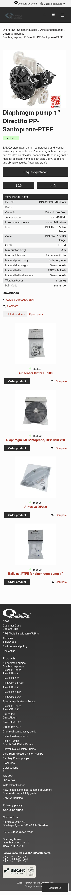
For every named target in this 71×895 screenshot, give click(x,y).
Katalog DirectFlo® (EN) (20, 299)
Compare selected (27, 3)
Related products (15, 314)
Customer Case (12, 625)
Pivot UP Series (12, 670)
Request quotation (35, 172)
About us (8, 638)
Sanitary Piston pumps (16, 758)
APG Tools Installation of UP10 (21, 633)
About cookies (13, 810)
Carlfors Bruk (10, 629)
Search (44, 15)
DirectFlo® (9, 714)
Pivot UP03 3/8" (12, 697)
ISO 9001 (8, 776)
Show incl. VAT (47, 882)
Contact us (55, 888)
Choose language (53, 3)
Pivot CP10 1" (11, 709)
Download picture (18, 185)
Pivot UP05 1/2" (12, 692)
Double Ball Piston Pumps (18, 744)
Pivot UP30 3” (11, 673)
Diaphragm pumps (13, 33)
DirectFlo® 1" (10, 717)
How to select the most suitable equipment (27, 790)
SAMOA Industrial (13, 798)
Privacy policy (13, 805)
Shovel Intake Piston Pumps (19, 749)
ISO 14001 (9, 780)
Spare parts (36, 314)
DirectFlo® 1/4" (12, 727)
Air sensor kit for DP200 (35, 373)
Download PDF (52, 185)
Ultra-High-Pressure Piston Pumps (23, 753)
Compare (12, 306)
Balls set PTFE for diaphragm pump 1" (35, 573)
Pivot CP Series (12, 706)
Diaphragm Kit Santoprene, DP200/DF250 (35, 440)
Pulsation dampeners (15, 736)
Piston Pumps (11, 741)
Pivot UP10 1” (11, 687)
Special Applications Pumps (19, 701)
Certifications (10, 767)
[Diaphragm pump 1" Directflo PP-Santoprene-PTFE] (34, 79)
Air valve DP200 (35, 506)
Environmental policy (15, 646)
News (6, 621)
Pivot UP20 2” (11, 678)
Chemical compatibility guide (19, 731)
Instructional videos (14, 785)
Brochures (9, 763)
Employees (9, 641)
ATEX (6, 771)
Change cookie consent (35, 886)
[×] (63, 14)
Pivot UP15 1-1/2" (13, 683)
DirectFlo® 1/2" (12, 722)
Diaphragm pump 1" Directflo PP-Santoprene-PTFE (33, 37)
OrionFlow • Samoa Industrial (20, 30)
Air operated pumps (51, 30)
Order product (17, 381)
